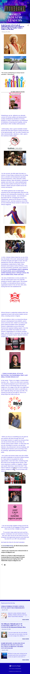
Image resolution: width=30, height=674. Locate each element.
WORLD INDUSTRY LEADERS (15, 17)
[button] (28, 25)
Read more (25, 619)
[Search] (28, 3)
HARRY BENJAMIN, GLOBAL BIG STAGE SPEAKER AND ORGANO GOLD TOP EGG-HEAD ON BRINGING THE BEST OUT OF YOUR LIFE (13, 645)
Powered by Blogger (16, 665)
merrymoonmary (18, 668)
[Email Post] (5, 565)
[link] (7, 545)
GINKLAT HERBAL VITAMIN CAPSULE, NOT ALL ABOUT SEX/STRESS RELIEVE (12, 607)
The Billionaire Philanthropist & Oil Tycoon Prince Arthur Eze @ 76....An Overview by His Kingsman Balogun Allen (13, 625)
